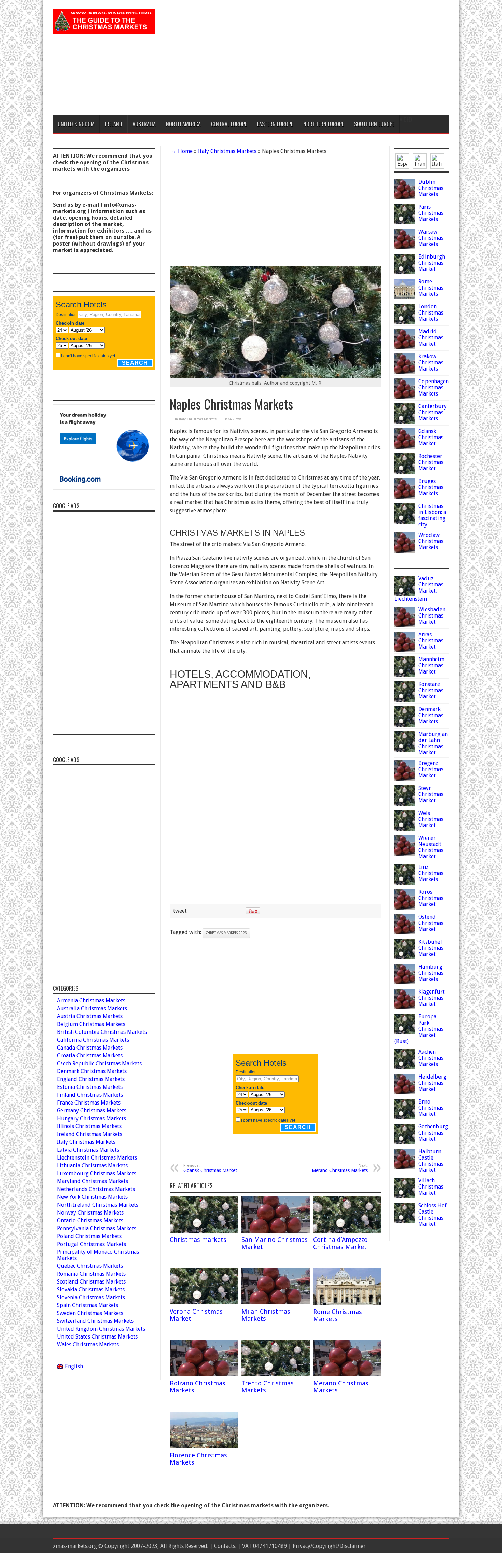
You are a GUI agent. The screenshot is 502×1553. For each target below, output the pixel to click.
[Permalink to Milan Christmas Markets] (275, 1302)
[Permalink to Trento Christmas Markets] (275, 1374)
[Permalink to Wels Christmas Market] (404, 829)
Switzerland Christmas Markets (95, 1321)
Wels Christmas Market (430, 819)
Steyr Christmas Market (430, 794)
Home (185, 151)
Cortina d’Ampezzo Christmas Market (340, 1243)
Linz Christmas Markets (430, 873)
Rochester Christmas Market (430, 462)
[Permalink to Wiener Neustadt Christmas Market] (404, 853)
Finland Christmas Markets (90, 1095)
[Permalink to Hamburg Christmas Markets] (404, 982)
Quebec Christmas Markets (90, 1266)
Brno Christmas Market (430, 1107)
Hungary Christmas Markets (91, 1118)
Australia (144, 124)
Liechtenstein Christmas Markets (97, 1157)
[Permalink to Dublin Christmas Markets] (404, 197)
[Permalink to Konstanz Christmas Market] (404, 700)
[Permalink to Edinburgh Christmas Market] (404, 272)
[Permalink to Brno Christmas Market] (404, 1117)
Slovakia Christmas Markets (91, 1289)
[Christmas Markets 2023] (104, 29)
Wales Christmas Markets (88, 1344)
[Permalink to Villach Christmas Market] (404, 1196)
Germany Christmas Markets (91, 1110)
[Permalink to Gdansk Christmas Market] (404, 447)
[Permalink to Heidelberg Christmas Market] (404, 1092)
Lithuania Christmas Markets (92, 1165)
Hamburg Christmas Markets (430, 972)
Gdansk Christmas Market (210, 1168)
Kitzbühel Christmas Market (430, 948)
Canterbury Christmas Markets (432, 412)
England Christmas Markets (91, 1079)
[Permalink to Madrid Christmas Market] (404, 347)
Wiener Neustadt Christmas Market (430, 847)
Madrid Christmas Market (430, 337)
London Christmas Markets (430, 312)
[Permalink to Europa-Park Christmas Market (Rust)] (404, 1032)
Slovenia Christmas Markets (91, 1297)
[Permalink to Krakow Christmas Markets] (404, 372)
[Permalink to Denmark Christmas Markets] (404, 725)
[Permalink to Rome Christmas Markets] (347, 1303)
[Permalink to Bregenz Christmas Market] (404, 779)
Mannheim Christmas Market (431, 665)
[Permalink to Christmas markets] (204, 1231)
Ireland (113, 124)
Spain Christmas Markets (87, 1305)
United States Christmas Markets (97, 1336)
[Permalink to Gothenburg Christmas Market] (404, 1142)
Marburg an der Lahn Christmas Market (433, 743)
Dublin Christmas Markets (430, 188)
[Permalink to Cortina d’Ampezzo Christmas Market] (347, 1231)
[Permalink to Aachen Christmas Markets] (404, 1067)
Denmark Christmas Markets (430, 715)
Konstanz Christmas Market (430, 690)
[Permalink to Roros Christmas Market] (404, 907)
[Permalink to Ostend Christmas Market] (404, 932)
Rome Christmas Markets (337, 1315)
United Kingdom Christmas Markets (101, 1329)
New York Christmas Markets (92, 1197)
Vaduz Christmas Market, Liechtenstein (418, 588)
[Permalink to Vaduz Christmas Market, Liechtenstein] (404, 594)
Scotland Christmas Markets (91, 1281)
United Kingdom (76, 124)
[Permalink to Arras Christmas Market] (404, 650)
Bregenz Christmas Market (430, 769)
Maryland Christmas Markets (92, 1181)
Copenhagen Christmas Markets (433, 387)
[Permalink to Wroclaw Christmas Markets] (404, 550)
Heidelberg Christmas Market (432, 1082)
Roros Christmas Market (430, 898)
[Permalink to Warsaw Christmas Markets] (404, 247)
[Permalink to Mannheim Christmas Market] (404, 675)
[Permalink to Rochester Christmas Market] (404, 472)
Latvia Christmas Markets (88, 1150)
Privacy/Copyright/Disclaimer (329, 1546)
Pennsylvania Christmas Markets (96, 1228)
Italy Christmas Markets (227, 151)
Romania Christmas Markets (91, 1274)
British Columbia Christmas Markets (102, 1032)
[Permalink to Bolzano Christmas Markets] (204, 1374)
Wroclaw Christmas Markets (430, 541)
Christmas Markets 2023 (226, 933)
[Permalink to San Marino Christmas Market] (275, 1231)
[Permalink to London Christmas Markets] (404, 322)
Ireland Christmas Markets (89, 1134)
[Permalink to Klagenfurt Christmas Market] (404, 1007)
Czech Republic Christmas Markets (99, 1063)
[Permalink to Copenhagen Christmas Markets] (404, 397)
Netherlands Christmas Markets (96, 1189)
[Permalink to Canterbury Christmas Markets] (404, 422)
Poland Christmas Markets (89, 1236)
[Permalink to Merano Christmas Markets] (347, 1374)
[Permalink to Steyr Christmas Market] (404, 804)
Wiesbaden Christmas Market (431, 615)
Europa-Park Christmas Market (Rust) (418, 1028)
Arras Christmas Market (430, 640)
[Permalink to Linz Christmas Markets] (404, 882)
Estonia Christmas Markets (90, 1087)
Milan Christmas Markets (265, 1315)
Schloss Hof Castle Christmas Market (432, 1214)
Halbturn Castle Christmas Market (430, 1160)
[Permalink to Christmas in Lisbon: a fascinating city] (404, 521)
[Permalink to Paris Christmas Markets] (404, 222)
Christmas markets (198, 1239)
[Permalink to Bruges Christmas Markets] (404, 497)
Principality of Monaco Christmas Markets (98, 1255)
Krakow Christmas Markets (430, 362)
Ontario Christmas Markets (90, 1220)
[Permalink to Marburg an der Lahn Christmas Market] (404, 750)
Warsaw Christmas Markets (430, 237)
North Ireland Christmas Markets (97, 1205)
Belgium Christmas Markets (91, 1024)
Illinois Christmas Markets (89, 1126)
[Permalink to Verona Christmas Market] (204, 1302)
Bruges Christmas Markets (430, 487)
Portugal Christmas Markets (91, 1244)
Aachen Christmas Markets (430, 1058)
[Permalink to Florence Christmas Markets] (204, 1446)
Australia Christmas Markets (92, 1008)
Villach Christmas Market (430, 1186)
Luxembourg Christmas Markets (96, 1173)
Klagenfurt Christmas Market (431, 997)
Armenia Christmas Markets (91, 1000)
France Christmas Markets (89, 1102)
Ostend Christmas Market (430, 923)
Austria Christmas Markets (90, 1016)
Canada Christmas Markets (90, 1047)
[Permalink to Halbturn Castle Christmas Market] (404, 1167)
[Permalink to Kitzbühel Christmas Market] (404, 957)
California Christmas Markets (93, 1040)
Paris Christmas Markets (430, 213)
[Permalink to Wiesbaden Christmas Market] (404, 625)
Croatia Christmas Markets (90, 1055)
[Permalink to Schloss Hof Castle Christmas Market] (404, 1221)
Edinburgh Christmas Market (431, 262)
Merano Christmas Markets (340, 1168)
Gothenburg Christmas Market (433, 1132)
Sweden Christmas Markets (90, 1313)
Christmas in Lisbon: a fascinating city (432, 515)
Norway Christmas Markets (90, 1212)
